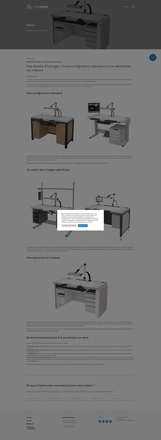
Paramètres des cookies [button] (69, 225)
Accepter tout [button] (83, 225)
